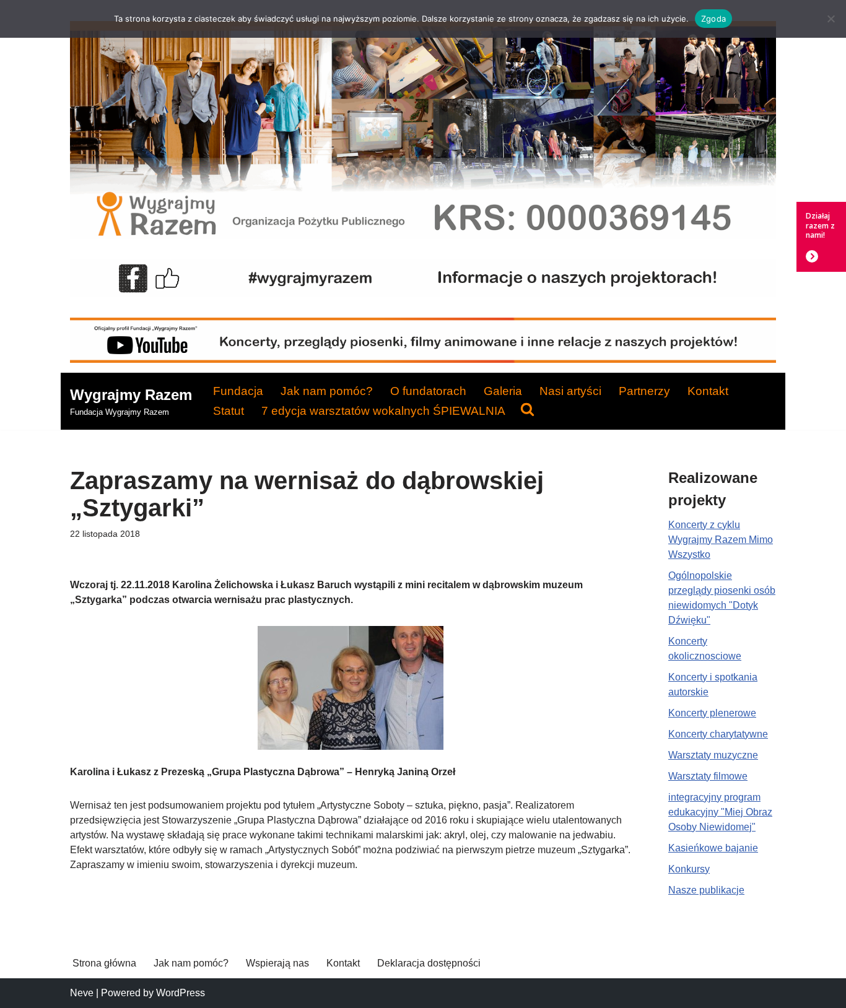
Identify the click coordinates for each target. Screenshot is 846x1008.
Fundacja (238, 391)
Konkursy (689, 869)
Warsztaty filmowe (708, 776)
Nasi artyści (570, 391)
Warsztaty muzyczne (713, 755)
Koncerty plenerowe (712, 713)
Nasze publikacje (706, 890)
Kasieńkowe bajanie (713, 848)
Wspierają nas (277, 963)
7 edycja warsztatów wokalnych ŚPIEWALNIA (383, 410)
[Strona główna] (423, 235)
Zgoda (713, 19)
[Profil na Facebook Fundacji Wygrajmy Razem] (423, 294)
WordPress (180, 993)
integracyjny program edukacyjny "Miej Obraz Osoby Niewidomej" (720, 812)
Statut (228, 410)
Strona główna (104, 963)
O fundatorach (428, 391)
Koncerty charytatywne (718, 734)
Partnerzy (644, 391)
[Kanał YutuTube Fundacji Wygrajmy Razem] (423, 359)
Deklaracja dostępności (429, 963)
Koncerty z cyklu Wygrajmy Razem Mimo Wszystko (720, 539)
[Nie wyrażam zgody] (830, 18)
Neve (82, 993)
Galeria (503, 391)
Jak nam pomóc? (327, 391)
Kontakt (707, 391)
